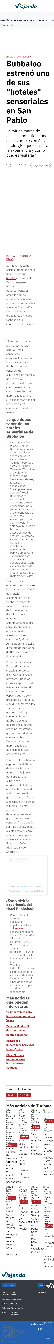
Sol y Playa (13, 1293)
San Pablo (24, 1095)
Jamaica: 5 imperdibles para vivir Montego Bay (20, 1045)
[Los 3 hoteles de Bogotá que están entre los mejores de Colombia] (23, 1125)
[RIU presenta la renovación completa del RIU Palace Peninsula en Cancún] (47, 1208)
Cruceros (15, 1303)
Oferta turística (5, 1293)
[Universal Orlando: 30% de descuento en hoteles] (23, 1196)
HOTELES (24, 1137)
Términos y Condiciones (12, 1341)
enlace (19, 928)
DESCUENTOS (13, 1145)
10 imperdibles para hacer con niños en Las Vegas (20, 1016)
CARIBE (36, 1127)
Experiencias (24, 56)
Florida (24, 1202)
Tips (47, 20)
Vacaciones (29, 20)
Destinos (18, 20)
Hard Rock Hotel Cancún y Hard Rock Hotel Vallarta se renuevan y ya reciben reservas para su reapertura (12, 1229)
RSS (40, 1329)
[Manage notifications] (48, 1338)
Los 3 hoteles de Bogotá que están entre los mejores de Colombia (24, 1160)
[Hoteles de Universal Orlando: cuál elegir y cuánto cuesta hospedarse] (10, 1129)
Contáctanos (37, 1324)
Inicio (9, 56)
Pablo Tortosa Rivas (18, 257)
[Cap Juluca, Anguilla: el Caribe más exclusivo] (35, 1120)
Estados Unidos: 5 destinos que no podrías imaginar (17, 1030)
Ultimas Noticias (14, 1313)
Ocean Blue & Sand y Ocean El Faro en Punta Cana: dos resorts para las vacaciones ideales (38, 1230)
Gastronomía (17, 1308)
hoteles (11, 278)
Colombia (40, 20)
